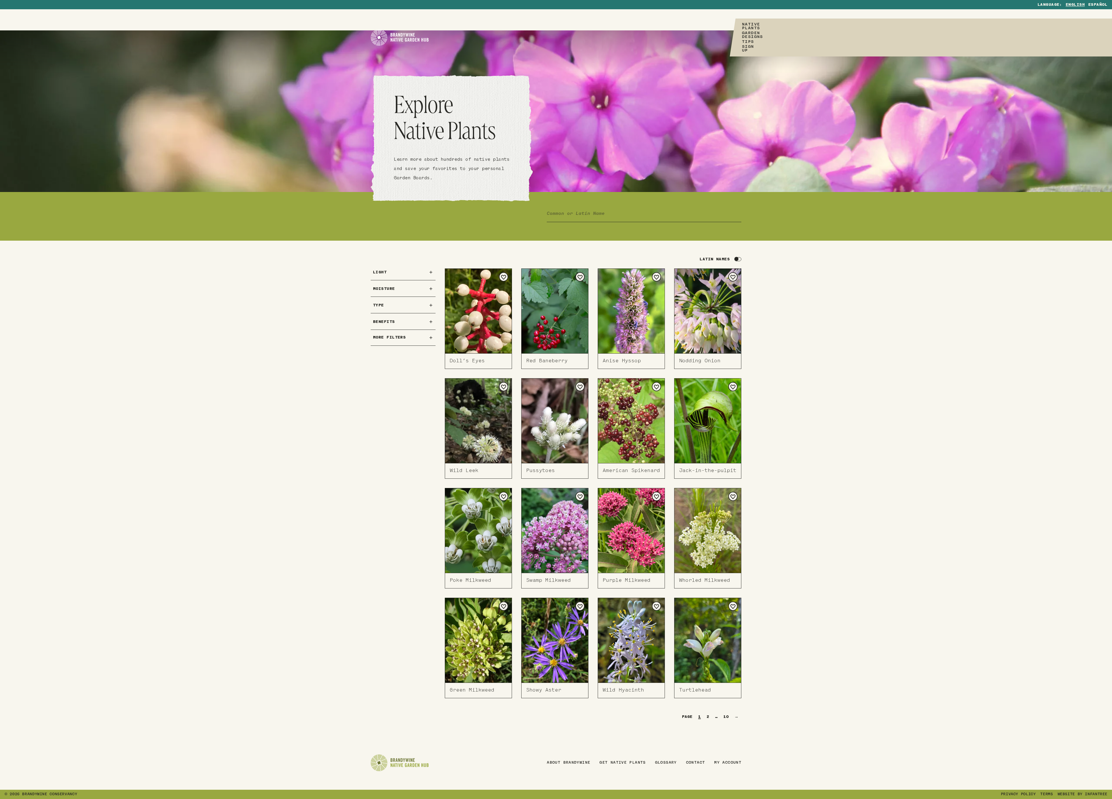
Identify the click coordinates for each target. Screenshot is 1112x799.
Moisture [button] (384, 289)
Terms (1046, 794)
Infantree (1096, 794)
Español (1097, 5)
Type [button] (378, 305)
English (1075, 5)
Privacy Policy (1018, 794)
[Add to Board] (503, 276)
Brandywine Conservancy (49, 794)
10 (726, 717)
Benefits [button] (384, 322)
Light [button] (380, 272)
